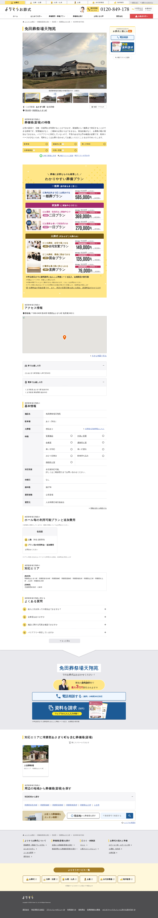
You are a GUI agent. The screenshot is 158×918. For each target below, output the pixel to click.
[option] (35, 845)
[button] (98, 107)
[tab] (15, 2)
